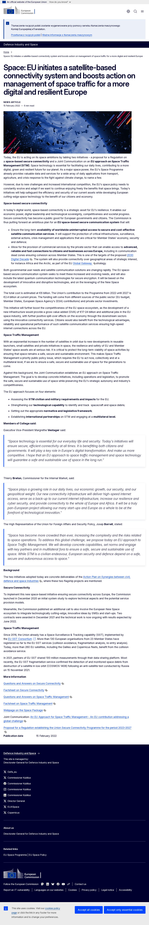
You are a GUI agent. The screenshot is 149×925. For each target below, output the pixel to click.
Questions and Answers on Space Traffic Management (36, 696)
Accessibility (125, 889)
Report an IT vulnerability (16, 889)
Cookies (72, 889)
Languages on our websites (48, 889)
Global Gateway (83, 263)
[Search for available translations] (31, 259)
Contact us (80, 884)
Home (6, 52)
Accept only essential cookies (125, 909)
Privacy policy (89, 889)
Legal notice (107, 889)
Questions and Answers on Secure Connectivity (32, 683)
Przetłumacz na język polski (25, 34)
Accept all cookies (89, 909)
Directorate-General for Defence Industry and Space (31, 833)
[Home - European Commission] (21, 10)
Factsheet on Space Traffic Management (27, 703)
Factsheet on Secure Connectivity (23, 690)
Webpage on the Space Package (23, 710)
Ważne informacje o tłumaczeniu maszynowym (67, 34)
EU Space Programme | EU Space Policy (25, 854)
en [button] (128, 11)
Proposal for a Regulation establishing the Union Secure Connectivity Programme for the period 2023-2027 (67, 727)
